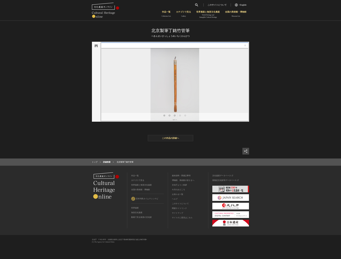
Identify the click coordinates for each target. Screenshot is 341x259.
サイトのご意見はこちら (182, 218)
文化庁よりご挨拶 (179, 185)
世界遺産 (135, 208)
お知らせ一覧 (177, 194)
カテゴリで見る (183, 14)
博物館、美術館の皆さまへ (183, 180)
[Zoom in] (164, 115)
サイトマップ (177, 213)
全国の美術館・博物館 (235, 14)
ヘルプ (175, 199)
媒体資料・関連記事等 (181, 176)
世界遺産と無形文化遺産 (208, 14)
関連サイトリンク (179, 208)
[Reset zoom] (174, 115)
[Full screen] (245, 45)
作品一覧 (166, 14)
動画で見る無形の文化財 (141, 217)
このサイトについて (217, 5)
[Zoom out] (169, 115)
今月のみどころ (178, 190)
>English (242, 5)
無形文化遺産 (136, 213)
